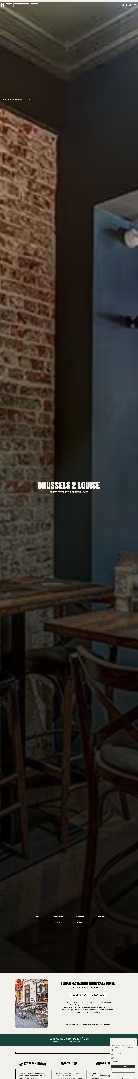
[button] (135, 5)
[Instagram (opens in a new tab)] (122, 5)
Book (9, 5)
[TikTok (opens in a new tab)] (130, 5)
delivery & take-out (21, 5)
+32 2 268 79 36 (79, 995)
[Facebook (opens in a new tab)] (126, 5)
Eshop (34, 5)
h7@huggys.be (96, 995)
